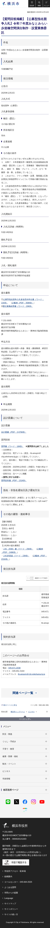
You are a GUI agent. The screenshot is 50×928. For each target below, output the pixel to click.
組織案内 (8, 876)
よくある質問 (10, 887)
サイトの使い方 (11, 914)
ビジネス (31, 712)
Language (8, 898)
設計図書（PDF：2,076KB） (13, 432)
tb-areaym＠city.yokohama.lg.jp (31, 674)
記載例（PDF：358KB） (22, 303)
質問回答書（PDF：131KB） (14, 480)
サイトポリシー (11, 909)
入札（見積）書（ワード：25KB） (18, 549)
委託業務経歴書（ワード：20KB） (18, 306)
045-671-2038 (14, 668)
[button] (31, 3)
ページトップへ (25, 719)
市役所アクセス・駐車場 (15, 871)
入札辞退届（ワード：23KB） (16, 556)
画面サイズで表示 (41, 578)
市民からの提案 (11, 893)
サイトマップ (10, 904)
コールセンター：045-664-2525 (18, 882)
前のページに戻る (10, 705)
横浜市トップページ (18, 712)
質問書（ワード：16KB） (12, 446)
